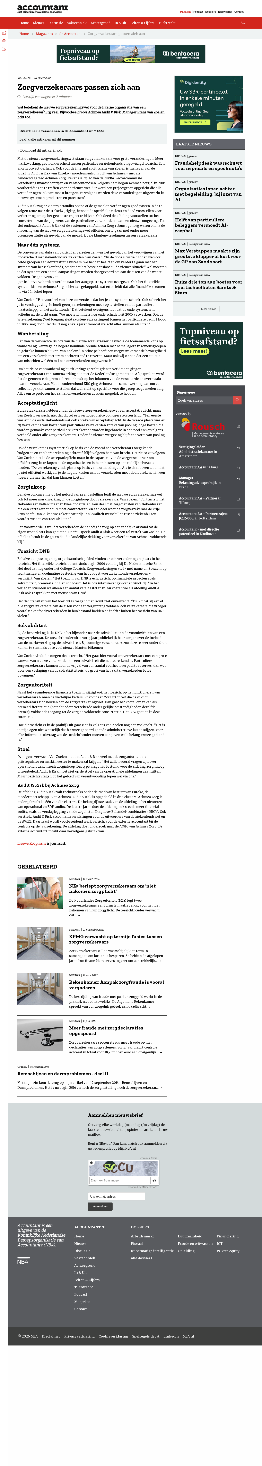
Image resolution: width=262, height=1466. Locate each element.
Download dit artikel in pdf (41, 150)
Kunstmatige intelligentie (152, 1251)
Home (24, 23)
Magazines (44, 34)
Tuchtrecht (167, 23)
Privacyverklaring (79, 1336)
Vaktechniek (77, 23)
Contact (239, 11)
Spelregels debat (145, 1336)
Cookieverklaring (113, 1336)
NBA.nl (188, 1336)
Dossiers (210, 11)
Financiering (227, 1236)
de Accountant (70, 34)
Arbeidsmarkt (142, 1236)
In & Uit (120, 23)
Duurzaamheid (190, 1236)
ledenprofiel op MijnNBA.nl (114, 1148)
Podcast (198, 11)
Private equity (228, 1251)
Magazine (185, 11)
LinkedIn (171, 1336)
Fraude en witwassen (195, 1244)
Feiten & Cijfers (142, 23)
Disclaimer (51, 1336)
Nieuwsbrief (225, 11)
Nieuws (38, 23)
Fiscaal (137, 1244)
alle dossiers (141, 1258)
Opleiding (186, 1251)
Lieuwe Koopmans (31, 843)
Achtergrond (101, 23)
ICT (220, 1244)
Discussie (55, 23)
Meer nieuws (208, 308)
